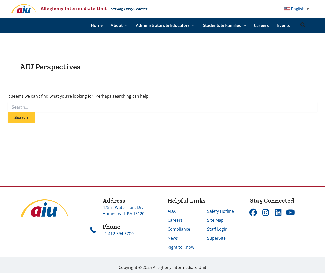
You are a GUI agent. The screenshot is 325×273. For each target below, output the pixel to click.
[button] (125, 25)
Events (283, 25)
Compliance (179, 229)
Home (97, 25)
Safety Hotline (220, 211)
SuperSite (216, 238)
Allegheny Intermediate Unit (74, 8)
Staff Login (217, 229)
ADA (172, 211)
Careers (261, 25)
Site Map (215, 220)
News (173, 238)
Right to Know (181, 247)
